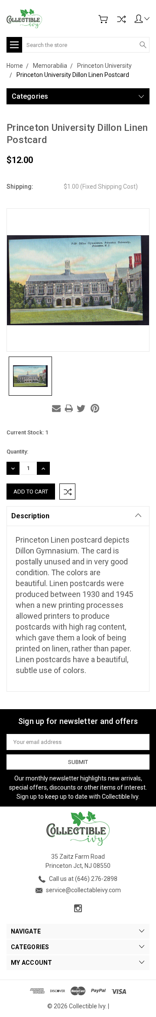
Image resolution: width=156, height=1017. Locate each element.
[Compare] (121, 19)
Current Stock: (27, 432)
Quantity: (17, 451)
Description (30, 516)
